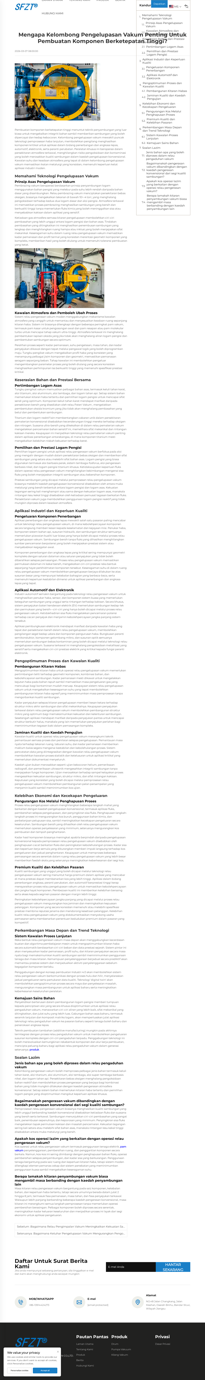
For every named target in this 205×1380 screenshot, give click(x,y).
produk (35, 1049)
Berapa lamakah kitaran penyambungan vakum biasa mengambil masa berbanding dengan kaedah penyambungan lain (167, 202)
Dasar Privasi (162, 1344)
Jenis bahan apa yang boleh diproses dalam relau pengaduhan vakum (165, 156)
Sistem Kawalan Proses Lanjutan (162, 137)
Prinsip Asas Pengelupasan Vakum (164, 24)
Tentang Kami (84, 1349)
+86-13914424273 (39, 1305)
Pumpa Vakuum (121, 1349)
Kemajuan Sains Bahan (163, 143)
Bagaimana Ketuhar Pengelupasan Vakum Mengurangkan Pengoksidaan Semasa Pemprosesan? (99, 1233)
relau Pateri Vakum (79, 404)
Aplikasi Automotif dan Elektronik (162, 76)
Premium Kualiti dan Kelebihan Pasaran (161, 121)
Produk (80, 1354)
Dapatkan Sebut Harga (159, 5)
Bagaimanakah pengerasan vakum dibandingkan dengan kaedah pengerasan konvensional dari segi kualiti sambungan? (166, 170)
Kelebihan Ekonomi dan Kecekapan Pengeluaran (159, 105)
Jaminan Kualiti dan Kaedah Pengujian (166, 97)
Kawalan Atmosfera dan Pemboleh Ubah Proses (162, 32)
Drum (114, 1344)
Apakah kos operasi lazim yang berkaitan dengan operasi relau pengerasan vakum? (163, 186)
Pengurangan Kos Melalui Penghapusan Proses (163, 113)
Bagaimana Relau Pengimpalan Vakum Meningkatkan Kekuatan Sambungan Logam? (89, 1226)
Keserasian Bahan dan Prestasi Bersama (163, 40)
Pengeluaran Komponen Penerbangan (162, 69)
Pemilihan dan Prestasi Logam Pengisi (162, 53)
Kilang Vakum (119, 1354)
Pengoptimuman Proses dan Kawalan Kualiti (162, 85)
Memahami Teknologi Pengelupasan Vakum (157, 17)
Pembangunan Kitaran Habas (166, 91)
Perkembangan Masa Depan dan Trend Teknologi (162, 129)
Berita (79, 1360)
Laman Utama (84, 1344)
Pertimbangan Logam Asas (164, 46)
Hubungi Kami (52, 13)
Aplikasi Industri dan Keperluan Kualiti (163, 61)
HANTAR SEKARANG (173, 1267)
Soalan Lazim (151, 147)
